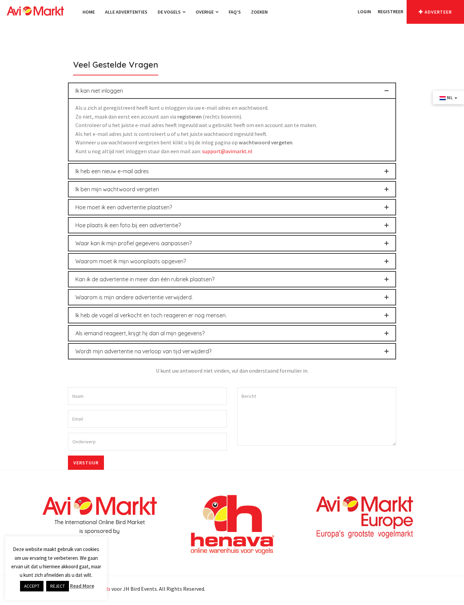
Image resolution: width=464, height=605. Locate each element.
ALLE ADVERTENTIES (126, 12)
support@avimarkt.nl (227, 151)
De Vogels (170, 12)
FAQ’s (235, 12)
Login (364, 11)
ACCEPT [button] (31, 586)
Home (89, 12)
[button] (350, 11)
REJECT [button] (57, 586)
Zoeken (259, 12)
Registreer (390, 11)
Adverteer (438, 12)
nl (450, 97)
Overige (205, 12)
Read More (82, 586)
